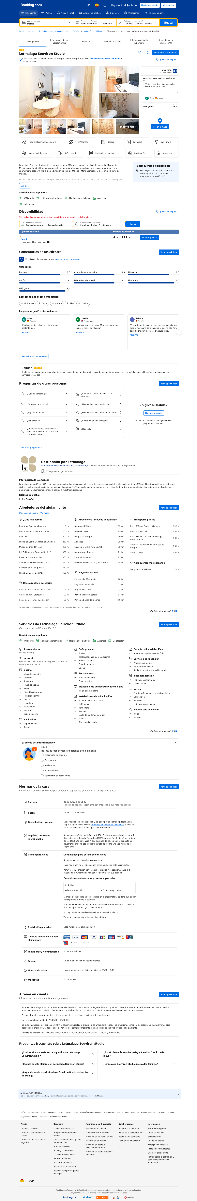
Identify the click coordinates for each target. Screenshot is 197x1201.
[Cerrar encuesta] (175, 742)
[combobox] (46, 23)
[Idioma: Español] (96, 5)
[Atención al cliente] (105, 5)
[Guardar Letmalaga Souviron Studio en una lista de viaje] (139, 52)
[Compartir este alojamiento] (147, 52)
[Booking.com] (31, 5)
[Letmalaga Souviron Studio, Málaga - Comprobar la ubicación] (20, 60)
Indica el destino (33, 21)
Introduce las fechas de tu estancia (107, 824)
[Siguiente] (177, 92)
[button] (160, 123)
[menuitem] (28, 13)
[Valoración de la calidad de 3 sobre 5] (21, 50)
